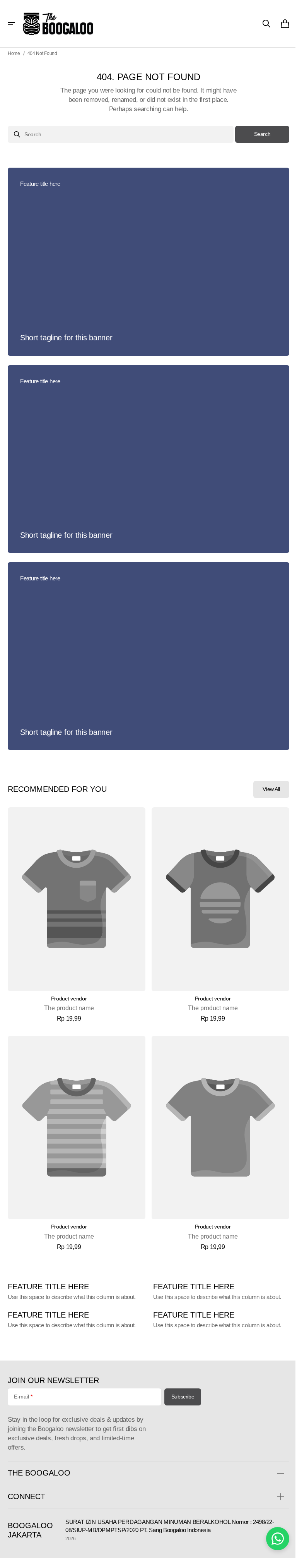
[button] (11, 23)
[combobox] (118, 134)
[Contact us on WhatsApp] (271, 1538)
